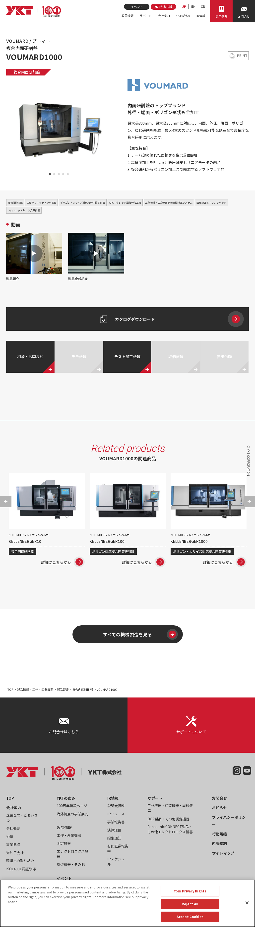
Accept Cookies (190, 916)
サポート (146, 15)
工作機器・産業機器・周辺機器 (170, 808)
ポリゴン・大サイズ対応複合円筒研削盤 (82, 202)
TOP (10, 689)
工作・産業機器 (42, 689)
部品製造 (63, 689)
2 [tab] (54, 174)
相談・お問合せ (30, 356)
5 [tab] (68, 174)
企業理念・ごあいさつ (22, 818)
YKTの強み (183, 15)
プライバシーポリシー (229, 821)
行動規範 (219, 833)
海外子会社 (15, 852)
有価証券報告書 (117, 848)
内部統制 (219, 843)
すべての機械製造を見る (127, 634)
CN (203, 6)
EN (193, 6)
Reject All (190, 904)
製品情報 (127, 15)
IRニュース (116, 813)
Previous (12, 129)
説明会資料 (116, 805)
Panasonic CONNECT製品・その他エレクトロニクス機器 (170, 829)
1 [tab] (50, 174)
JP (184, 6)
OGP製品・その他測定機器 (168, 818)
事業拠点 (13, 844)
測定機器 (64, 843)
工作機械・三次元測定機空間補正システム (168, 202)
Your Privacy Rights (190, 891)
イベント (137, 6)
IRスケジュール (117, 861)
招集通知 (114, 837)
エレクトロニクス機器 (72, 854)
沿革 (9, 836)
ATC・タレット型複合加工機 (125, 202)
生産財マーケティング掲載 (41, 202)
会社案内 (164, 15)
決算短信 (114, 830)
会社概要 (13, 828)
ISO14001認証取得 (21, 868)
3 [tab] (59, 174)
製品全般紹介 (78, 278)
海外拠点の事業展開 (72, 813)
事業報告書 (116, 821)
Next (105, 129)
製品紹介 (12, 278)
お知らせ (219, 807)
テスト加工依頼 (127, 356)
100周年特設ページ (72, 805)
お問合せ (219, 798)
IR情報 (200, 15)
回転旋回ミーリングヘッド (211, 202)
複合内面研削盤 (27, 72)
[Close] (247, 902)
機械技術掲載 (15, 202)
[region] (127, 903)
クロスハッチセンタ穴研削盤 (24, 210)
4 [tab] (63, 174)
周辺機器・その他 (71, 864)
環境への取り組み (20, 860)
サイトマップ (223, 853)
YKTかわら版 (163, 6)
